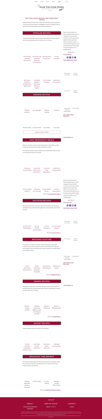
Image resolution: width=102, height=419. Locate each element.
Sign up (48, 406)
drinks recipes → (57, 316)
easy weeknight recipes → (54, 194)
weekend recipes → (56, 274)
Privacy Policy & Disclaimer (30, 406)
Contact (72, 406)
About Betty (30, 408)
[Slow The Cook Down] (51, 11)
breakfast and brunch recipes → (53, 390)
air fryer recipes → (56, 232)
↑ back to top (51, 399)
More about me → (71, 52)
